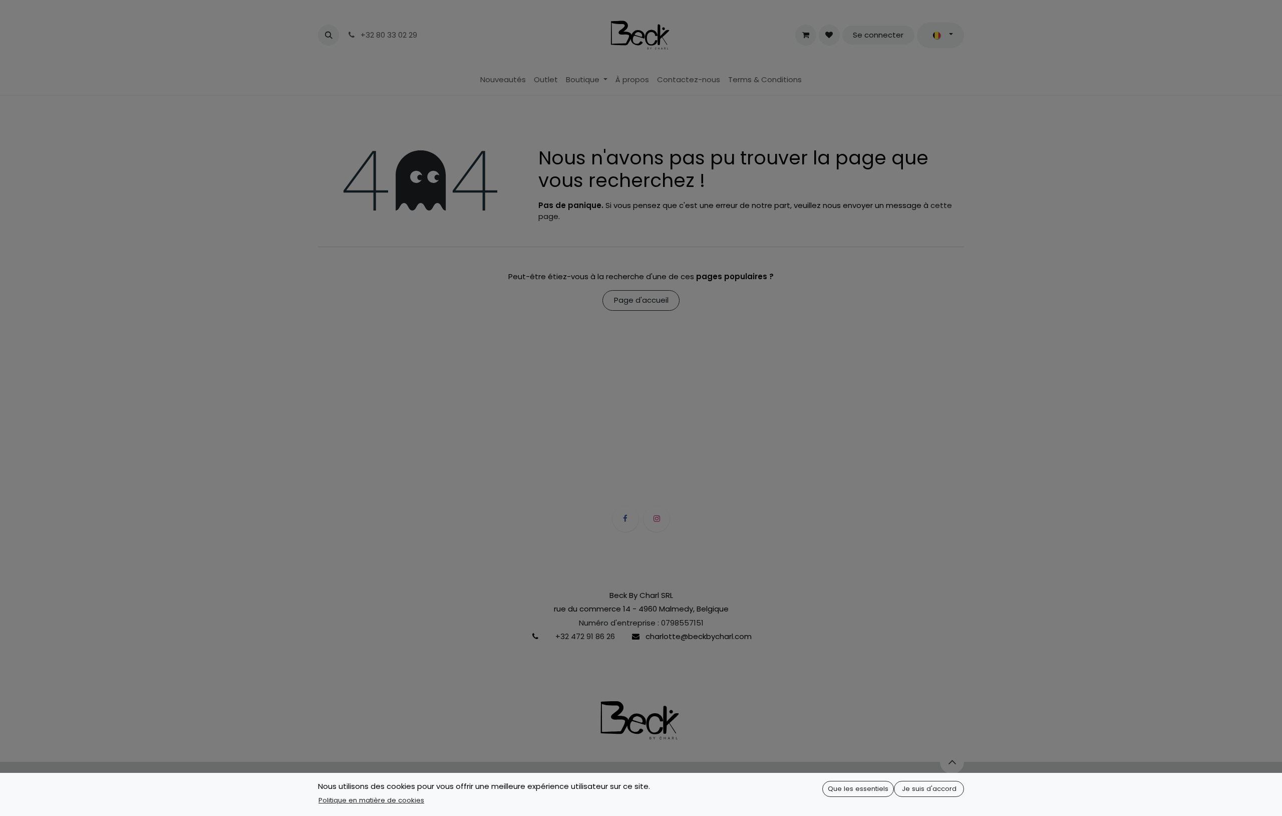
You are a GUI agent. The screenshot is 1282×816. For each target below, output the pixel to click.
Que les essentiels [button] (858, 788)
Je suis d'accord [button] (929, 788)
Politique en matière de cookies (371, 800)
